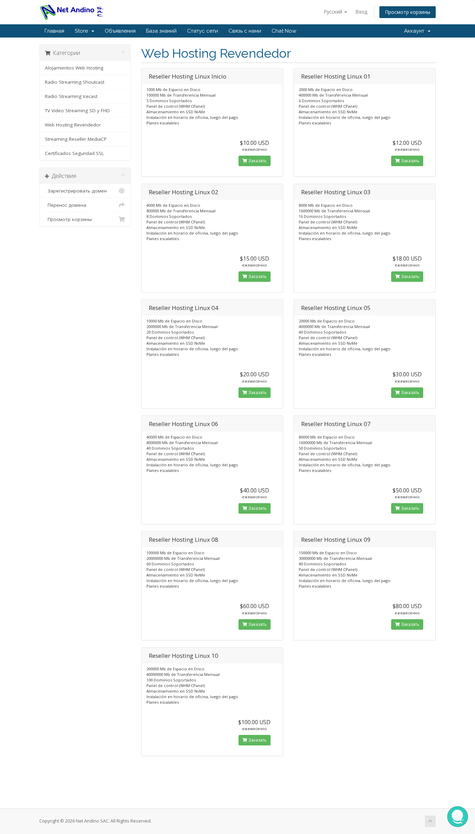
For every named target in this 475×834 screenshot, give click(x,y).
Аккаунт (415, 31)
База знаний (161, 31)
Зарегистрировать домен (76, 191)
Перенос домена (65, 205)
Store (83, 31)
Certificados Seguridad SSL (74, 153)
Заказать (257, 161)
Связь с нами (244, 31)
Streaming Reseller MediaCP (76, 139)
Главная (54, 31)
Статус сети (202, 31)
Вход (361, 11)
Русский (334, 11)
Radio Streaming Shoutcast (74, 82)
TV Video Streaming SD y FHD (77, 110)
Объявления (120, 31)
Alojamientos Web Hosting (74, 68)
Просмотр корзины (407, 12)
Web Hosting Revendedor (73, 125)
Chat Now (284, 31)
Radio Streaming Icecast (71, 96)
